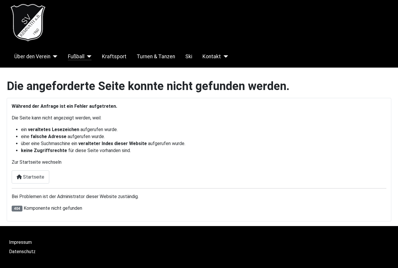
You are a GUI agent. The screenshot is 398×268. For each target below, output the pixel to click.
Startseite (33, 177)
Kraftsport (114, 56)
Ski (188, 56)
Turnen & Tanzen (156, 56)
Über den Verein (32, 56)
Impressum (20, 242)
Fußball (76, 56)
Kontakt (211, 56)
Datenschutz (22, 251)
